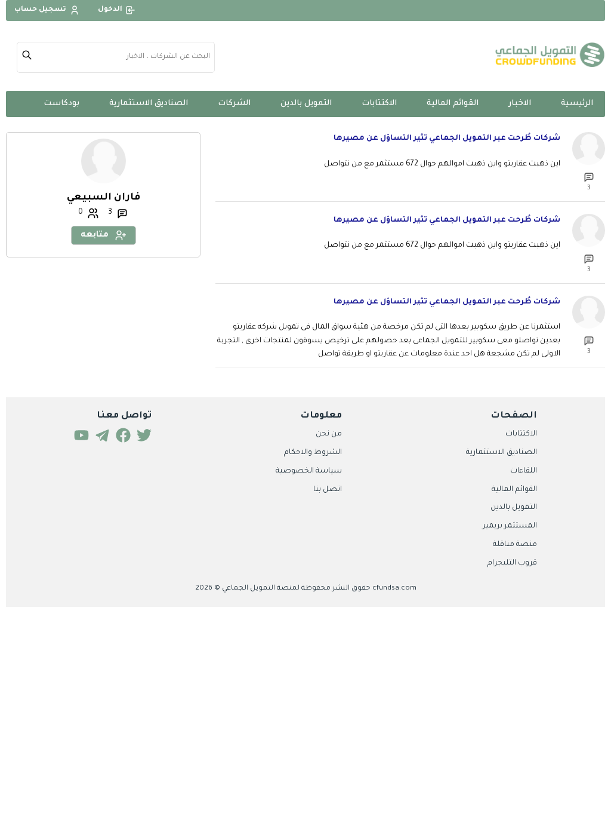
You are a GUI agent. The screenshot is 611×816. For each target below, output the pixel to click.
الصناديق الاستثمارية (148, 103)
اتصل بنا (327, 490)
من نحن (329, 434)
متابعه (95, 235)
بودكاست (61, 103)
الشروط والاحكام (313, 453)
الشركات (234, 103)
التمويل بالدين (306, 103)
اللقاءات (523, 471)
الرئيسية (577, 103)
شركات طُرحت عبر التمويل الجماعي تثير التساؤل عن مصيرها (447, 138)
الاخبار (519, 103)
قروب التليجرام (512, 563)
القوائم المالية (453, 103)
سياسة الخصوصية (309, 471)
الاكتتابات (379, 103)
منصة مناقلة (515, 545)
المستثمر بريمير (510, 526)
